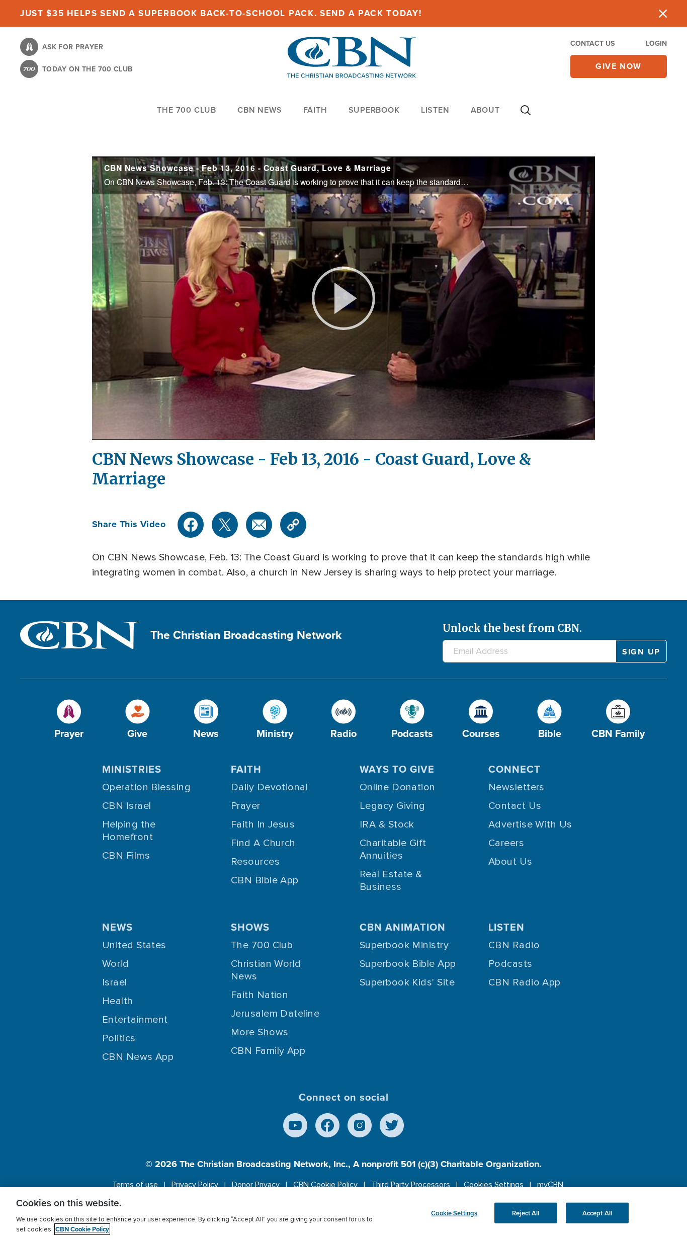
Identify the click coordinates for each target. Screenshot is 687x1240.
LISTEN (435, 110)
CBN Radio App (524, 982)
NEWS (117, 927)
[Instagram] (360, 1125)
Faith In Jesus (263, 824)
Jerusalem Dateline (275, 1014)
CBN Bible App (265, 880)
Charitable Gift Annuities (393, 849)
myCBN (550, 1185)
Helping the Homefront (129, 830)
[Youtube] (295, 1125)
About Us (510, 862)
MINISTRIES (131, 769)
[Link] (293, 525)
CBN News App (138, 1057)
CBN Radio (514, 945)
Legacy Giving (392, 806)
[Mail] (259, 525)
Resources (255, 862)
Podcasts (510, 964)
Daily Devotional (269, 787)
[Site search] (525, 115)
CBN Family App (268, 1051)
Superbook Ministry (404, 945)
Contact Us (592, 43)
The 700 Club (186, 110)
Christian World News (266, 970)
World (115, 964)
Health (117, 1001)
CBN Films (126, 856)
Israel (114, 982)
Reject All (525, 1212)
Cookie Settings (454, 1212)
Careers (506, 843)
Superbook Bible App (408, 964)
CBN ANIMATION (403, 927)
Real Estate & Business (391, 880)
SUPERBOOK (374, 110)
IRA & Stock (387, 824)
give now (618, 66)
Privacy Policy (194, 1185)
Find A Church (263, 843)
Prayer (246, 806)
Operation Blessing (146, 787)
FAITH (315, 110)
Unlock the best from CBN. (512, 628)
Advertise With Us (530, 824)
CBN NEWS (259, 110)
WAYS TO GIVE (397, 769)
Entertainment (135, 1020)
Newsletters (516, 787)
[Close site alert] (663, 13)
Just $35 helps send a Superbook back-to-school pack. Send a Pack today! (221, 13)
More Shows (260, 1032)
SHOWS (250, 927)
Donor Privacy (256, 1185)
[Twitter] (225, 525)
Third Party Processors (410, 1185)
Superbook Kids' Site (407, 982)
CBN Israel (126, 806)
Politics (119, 1038)
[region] (343, 1213)
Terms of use (135, 1185)
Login (656, 43)
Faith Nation (259, 995)
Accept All (597, 1212)
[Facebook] (191, 525)
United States (134, 945)
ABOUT (485, 110)
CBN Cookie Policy (325, 1185)
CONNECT (514, 769)
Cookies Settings (494, 1185)
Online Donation (398, 787)
